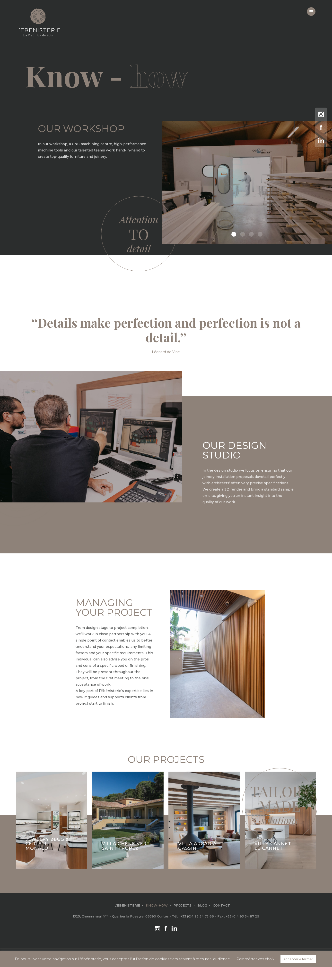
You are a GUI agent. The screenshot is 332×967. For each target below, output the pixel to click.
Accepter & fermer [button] (298, 959)
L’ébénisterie (127, 905)
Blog (202, 905)
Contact (221, 905)
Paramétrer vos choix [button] (255, 959)
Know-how (157, 905)
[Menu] (311, 11)
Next (311, 818)
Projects (183, 905)
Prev (21, 818)
